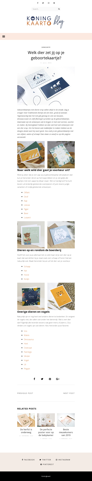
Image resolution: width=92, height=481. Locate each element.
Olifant (26, 192)
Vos (25, 331)
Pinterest (48, 464)
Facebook (29, 460)
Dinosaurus (29, 339)
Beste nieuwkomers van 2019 (66, 432)
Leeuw (27, 205)
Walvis (26, 335)
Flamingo (28, 352)
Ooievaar (28, 347)
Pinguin (27, 368)
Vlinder (27, 356)
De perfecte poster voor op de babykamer (46, 432)
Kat (25, 270)
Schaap (27, 266)
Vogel (26, 360)
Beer (26, 213)
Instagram (64, 460)
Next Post (69, 393)
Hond (26, 274)
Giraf (26, 196)
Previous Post (25, 393)
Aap (25, 200)
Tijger (26, 209)
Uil (25, 364)
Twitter (46, 460)
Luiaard (27, 217)
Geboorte (46, 47)
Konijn (26, 279)
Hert (26, 343)
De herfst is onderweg (26, 431)
